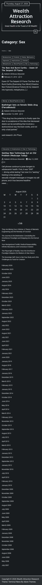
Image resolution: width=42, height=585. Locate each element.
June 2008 (5, 557)
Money (5, 101)
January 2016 (7, 373)
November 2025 (7, 269)
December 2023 (7, 297)
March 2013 (6, 445)
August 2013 (6, 433)
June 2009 (5, 513)
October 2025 (7, 273)
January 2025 (7, 281)
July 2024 (5, 289)
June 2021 (5, 341)
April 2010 (5, 477)
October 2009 (7, 497)
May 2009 (5, 517)
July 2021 (5, 337)
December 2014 (7, 393)
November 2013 (7, 421)
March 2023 (6, 305)
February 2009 (7, 529)
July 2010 (5, 473)
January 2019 (7, 361)
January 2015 (7, 389)
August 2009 (6, 505)
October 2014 (7, 397)
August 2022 (6, 321)
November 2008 (7, 541)
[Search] (35, 31)
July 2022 (5, 325)
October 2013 (7, 425)
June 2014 (5, 401)
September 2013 (8, 429)
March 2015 (6, 381)
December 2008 (7, 537)
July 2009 (5, 509)
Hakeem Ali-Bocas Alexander (14, 74)
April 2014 (5, 409)
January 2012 (7, 465)
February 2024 (7, 293)
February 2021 (7, 349)
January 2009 (7, 533)
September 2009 (8, 501)
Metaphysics (7, 64)
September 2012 (8, 461)
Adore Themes (30, 582)
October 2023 (7, 301)
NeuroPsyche (18, 64)
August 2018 (6, 365)
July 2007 (5, 565)
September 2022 (8, 317)
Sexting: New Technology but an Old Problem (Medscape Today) (19, 154)
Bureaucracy (7, 57)
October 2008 (7, 545)
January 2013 (7, 453)
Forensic (16, 57)
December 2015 (7, 377)
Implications (16, 60)
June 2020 (5, 357)
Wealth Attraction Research (21, 16)
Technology (34, 64)
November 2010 (7, 469)
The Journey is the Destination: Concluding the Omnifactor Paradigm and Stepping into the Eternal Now (20, 238)
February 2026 (7, 265)
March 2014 (6, 413)
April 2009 (5, 521)
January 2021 (7, 353)
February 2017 (7, 369)
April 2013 (5, 441)
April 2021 (5, 345)
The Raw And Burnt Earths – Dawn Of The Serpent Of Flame (20, 68)
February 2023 (7, 309)
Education (6, 149)
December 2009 (7, 489)
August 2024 (6, 285)
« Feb (20, 223)
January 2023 (7, 313)
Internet (25, 60)
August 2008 (6, 553)
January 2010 (7, 485)
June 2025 (5, 277)
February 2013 (7, 449)
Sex (26, 64)
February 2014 (7, 417)
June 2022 (5, 329)
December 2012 (7, 457)
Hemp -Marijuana (28, 57)
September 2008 (8, 549)
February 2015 (7, 385)
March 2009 (6, 525)
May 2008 (5, 561)
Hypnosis (6, 60)
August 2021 (6, 333)
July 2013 (5, 437)
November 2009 (7, 493)
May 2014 (5, 405)
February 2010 (7, 481)
